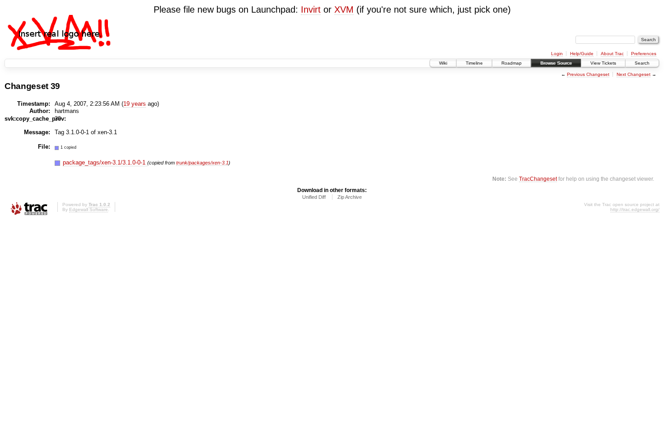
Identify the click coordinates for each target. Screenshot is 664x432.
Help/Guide (582, 53)
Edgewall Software (88, 209)
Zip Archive (349, 197)
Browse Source (556, 63)
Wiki (443, 63)
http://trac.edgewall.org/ (634, 209)
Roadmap (511, 63)
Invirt (311, 9)
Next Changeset (633, 74)
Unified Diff (314, 197)
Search (642, 63)
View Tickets (603, 63)
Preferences (643, 53)
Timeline (474, 63)
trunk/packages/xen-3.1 (202, 162)
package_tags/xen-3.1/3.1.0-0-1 (105, 162)
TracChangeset (538, 179)
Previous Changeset (588, 74)
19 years (134, 103)
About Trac (612, 53)
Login (557, 53)
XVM (344, 9)
